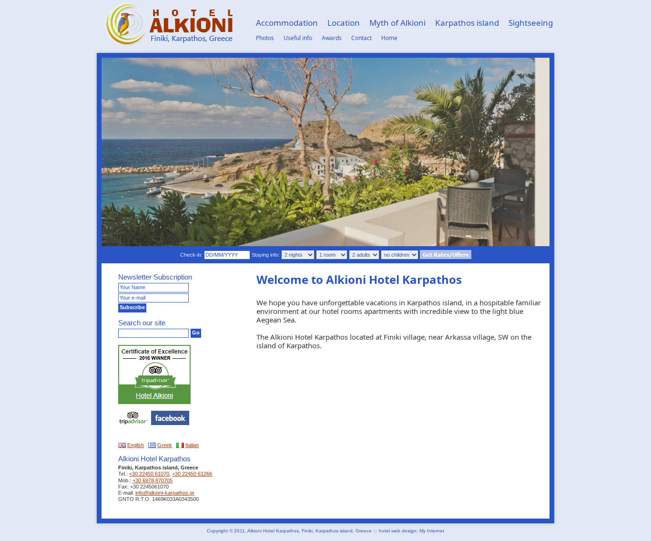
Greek (164, 445)
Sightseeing (531, 22)
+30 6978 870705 (152, 480)
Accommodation (287, 22)
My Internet (431, 530)
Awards (332, 38)
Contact (361, 38)
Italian (192, 445)
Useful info (298, 38)
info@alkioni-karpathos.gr (164, 493)
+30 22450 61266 (192, 474)
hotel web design (398, 530)
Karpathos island (467, 22)
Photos (265, 38)
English (135, 445)
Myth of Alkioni (397, 22)
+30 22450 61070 (149, 474)
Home (389, 38)
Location (343, 22)
